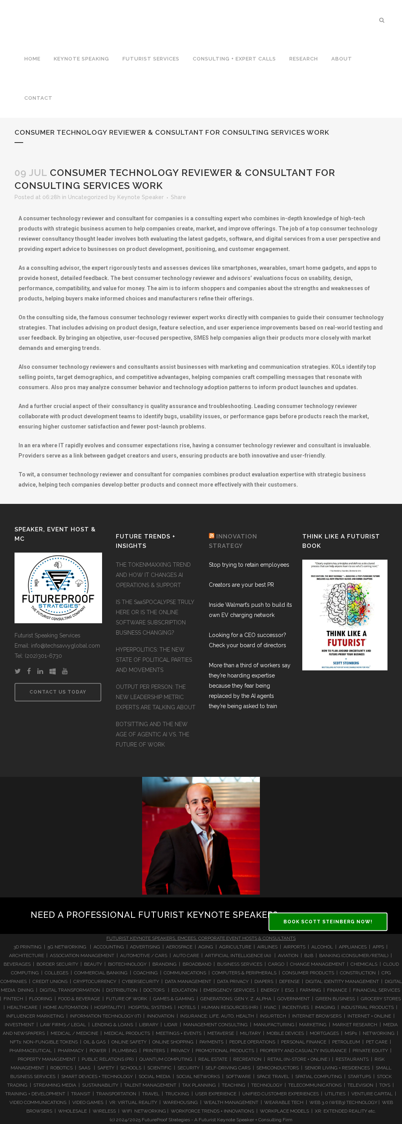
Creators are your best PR (241, 585)
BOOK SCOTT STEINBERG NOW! (328, 921)
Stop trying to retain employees (249, 565)
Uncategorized (88, 197)
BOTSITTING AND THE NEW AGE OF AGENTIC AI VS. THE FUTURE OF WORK (152, 734)
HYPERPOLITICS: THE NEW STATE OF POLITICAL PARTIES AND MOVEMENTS (154, 659)
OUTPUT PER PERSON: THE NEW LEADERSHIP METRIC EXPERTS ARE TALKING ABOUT (156, 697)
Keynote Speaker (140, 197)
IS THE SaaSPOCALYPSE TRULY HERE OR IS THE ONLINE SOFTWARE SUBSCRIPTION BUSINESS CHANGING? (155, 617)
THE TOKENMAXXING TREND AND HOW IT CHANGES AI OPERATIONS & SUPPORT (153, 575)
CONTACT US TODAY (57, 692)
